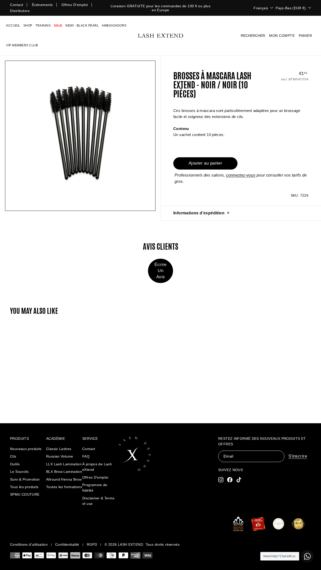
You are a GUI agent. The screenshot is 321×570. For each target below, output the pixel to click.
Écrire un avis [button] (160, 270)
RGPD (92, 544)
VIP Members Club (22, 45)
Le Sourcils (19, 472)
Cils (13, 456)
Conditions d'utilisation (29, 544)
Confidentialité (67, 544)
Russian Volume (59, 456)
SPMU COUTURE (25, 494)
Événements (42, 5)
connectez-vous (240, 175)
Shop (27, 25)
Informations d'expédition (198, 213)
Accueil (13, 25)
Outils (15, 464)
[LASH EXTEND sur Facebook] (229, 479)
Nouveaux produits (25, 449)
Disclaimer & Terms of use (98, 501)
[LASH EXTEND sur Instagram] (220, 479)
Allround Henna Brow (64, 479)
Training (43, 25)
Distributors (20, 11)
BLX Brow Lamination (64, 472)
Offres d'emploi (74, 5)
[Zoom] (80, 136)
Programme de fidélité (94, 487)
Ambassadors (114, 25)
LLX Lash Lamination (64, 464)
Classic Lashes (58, 449)
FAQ (86, 456)
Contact (16, 5)
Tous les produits (24, 487)
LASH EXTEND (130, 544)
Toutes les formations (64, 487)
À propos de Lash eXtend (97, 467)
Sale (58, 25)
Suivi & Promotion (25, 479)
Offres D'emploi (95, 477)
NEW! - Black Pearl (82, 25)
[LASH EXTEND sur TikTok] (239, 479)
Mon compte (282, 36)
